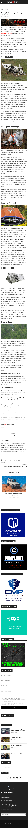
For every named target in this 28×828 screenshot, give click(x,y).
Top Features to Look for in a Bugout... (14, 493)
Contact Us (7, 823)
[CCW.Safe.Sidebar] (13, 514)
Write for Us (21, 822)
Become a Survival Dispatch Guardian (11, 822)
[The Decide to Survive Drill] (5, 756)
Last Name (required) (6, 680)
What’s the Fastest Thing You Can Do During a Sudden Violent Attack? (19, 729)
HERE (5, 424)
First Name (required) (6, 675)
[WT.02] (13, 643)
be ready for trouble (6, 33)
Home (2, 7)
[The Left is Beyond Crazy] (5, 747)
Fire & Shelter (9, 7)
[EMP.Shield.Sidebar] (14, 578)
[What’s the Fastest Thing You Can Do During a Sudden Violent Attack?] (5, 731)
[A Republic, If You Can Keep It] (5, 739)
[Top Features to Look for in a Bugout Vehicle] (14, 484)
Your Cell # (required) (6, 691)
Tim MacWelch (8, 14)
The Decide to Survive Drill (16, 754)
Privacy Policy (20, 823)
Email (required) (4, 685)
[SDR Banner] (14, 19)
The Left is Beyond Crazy (16, 745)
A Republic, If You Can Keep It (17, 737)
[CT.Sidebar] (14, 545)
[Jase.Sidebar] (14, 610)
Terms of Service (13, 823)
